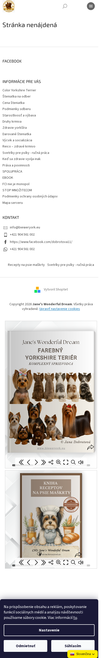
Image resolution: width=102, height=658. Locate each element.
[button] (82, 654)
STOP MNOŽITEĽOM (17, 190)
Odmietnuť (25, 646)
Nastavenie (49, 630)
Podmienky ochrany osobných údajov (30, 196)
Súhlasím (73, 646)
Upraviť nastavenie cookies (59, 308)
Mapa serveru (12, 202)
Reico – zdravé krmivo (18, 146)
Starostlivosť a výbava (19, 115)
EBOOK (7, 177)
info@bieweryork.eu (25, 227)
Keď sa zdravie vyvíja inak (21, 159)
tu (75, 617)
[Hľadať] (65, 6)
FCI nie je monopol (15, 184)
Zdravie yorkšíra (14, 127)
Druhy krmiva (12, 121)
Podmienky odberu (16, 109)
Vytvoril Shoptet (56, 289)
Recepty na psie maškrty (26, 264)
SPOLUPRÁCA (12, 171)
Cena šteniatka (13, 102)
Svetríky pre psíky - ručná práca (25, 152)
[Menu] (91, 6)
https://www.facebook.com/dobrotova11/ (41, 242)
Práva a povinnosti (16, 165)
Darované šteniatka (16, 134)
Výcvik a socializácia (17, 140)
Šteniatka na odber (16, 96)
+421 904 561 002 (22, 234)
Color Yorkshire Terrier (19, 90)
